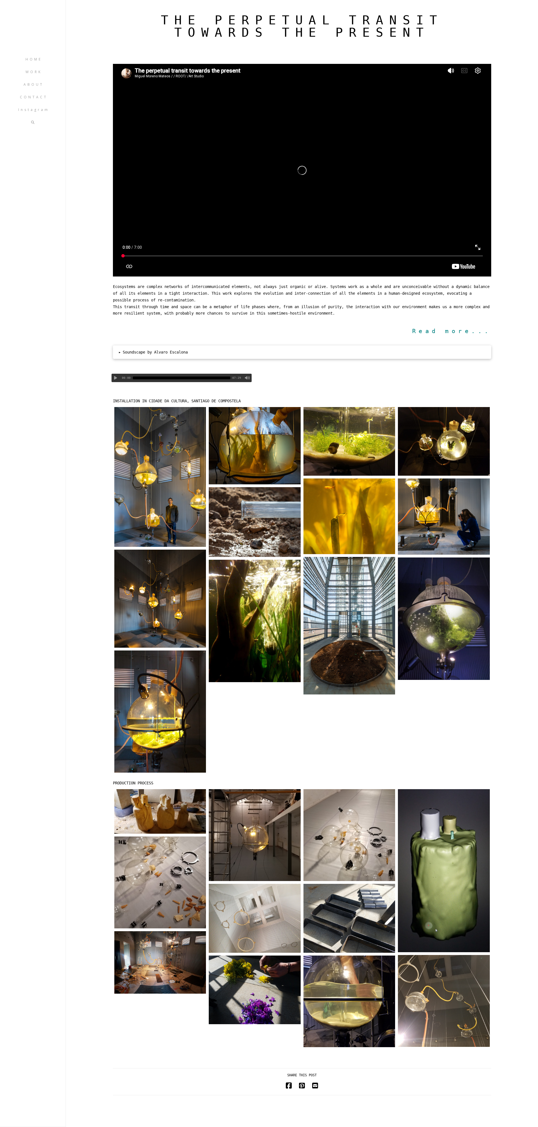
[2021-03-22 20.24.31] (444, 441)
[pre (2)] (255, 990)
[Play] (116, 378)
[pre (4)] (444, 1001)
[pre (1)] (349, 1001)
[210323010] (349, 516)
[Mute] (247, 378)
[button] (302, 352)
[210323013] (255, 522)
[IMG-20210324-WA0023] (160, 711)
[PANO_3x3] (160, 962)
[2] (255, 445)
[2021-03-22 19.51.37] (349, 441)
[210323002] (160, 599)
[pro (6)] (255, 835)
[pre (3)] (255, 918)
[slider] (181, 378)
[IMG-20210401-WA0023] (255, 621)
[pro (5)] (349, 835)
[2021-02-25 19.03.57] (160, 811)
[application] (182, 378)
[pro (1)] (444, 870)
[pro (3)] (160, 882)
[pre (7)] (349, 918)
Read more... (451, 331)
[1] (160, 477)
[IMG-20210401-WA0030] (444, 618)
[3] (349, 625)
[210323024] (444, 516)
